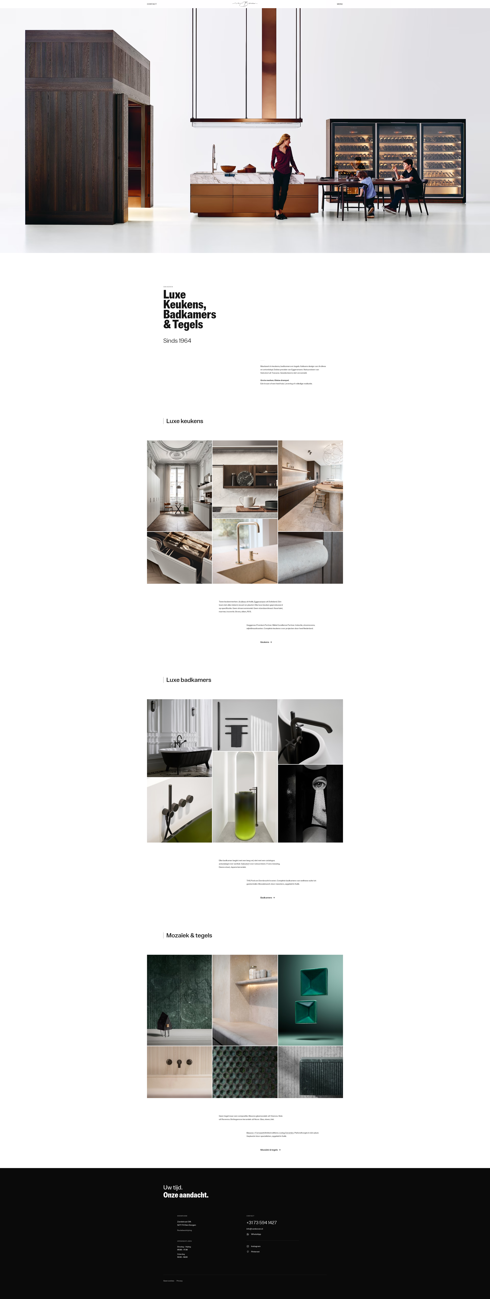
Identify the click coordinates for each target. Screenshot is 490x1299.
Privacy (180, 1281)
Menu (340, 4)
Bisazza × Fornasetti (256, 1133)
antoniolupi (224, 864)
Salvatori (245, 864)
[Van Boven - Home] (245, 4)
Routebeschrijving (184, 1230)
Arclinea (242, 602)
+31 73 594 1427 (262, 1222)
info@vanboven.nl (255, 1229)
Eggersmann (260, 602)
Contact (152, 4)
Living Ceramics (286, 1133)
